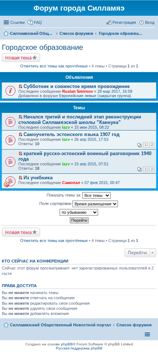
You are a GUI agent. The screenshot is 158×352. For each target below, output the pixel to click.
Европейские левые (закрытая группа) (95, 96)
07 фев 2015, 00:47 (102, 182)
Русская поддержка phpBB (79, 348)
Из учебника (38, 177)
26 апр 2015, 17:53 (91, 139)
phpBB (67, 344)
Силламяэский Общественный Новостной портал (60, 325)
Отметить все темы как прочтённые (54, 66)
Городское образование (42, 47)
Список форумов (134, 325)
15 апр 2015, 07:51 (91, 164)
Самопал (71, 182)
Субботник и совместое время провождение (77, 86)
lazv (66, 127)
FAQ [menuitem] (38, 22)
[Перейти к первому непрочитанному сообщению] (20, 86)
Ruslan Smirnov (77, 91)
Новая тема (18, 57)
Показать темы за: (64, 195)
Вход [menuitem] (149, 22)
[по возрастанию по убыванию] (79, 212)
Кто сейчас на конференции (35, 261)
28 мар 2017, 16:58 (114, 91)
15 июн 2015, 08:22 (91, 127)
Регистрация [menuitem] (124, 22)
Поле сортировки (55, 203)
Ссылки (17, 22)
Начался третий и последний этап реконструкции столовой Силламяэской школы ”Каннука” (79, 119)
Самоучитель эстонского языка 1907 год (71, 134)
